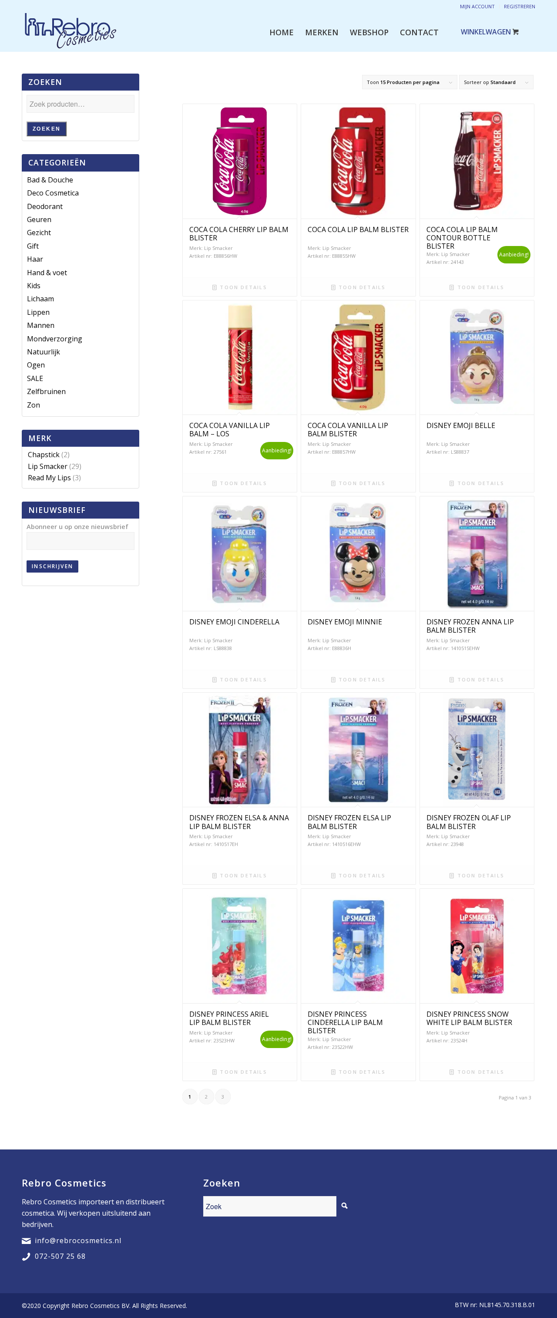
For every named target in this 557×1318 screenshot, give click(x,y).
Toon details (242, 287)
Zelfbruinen (46, 391)
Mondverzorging (54, 339)
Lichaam (40, 298)
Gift (33, 246)
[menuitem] (281, 32)
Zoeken (46, 129)
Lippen (38, 312)
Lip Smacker (47, 466)
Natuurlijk (43, 352)
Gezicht (39, 232)
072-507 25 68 (60, 1256)
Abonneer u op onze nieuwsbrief (77, 526)
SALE (35, 378)
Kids (33, 285)
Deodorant (45, 206)
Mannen (40, 325)
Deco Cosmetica (53, 193)
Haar (35, 259)
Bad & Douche (50, 180)
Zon (33, 405)
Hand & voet (47, 272)
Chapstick (44, 454)
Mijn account (477, 6)
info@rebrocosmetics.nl (78, 1240)
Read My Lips (49, 477)
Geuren (39, 219)
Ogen (36, 365)
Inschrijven (52, 566)
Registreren (519, 6)
